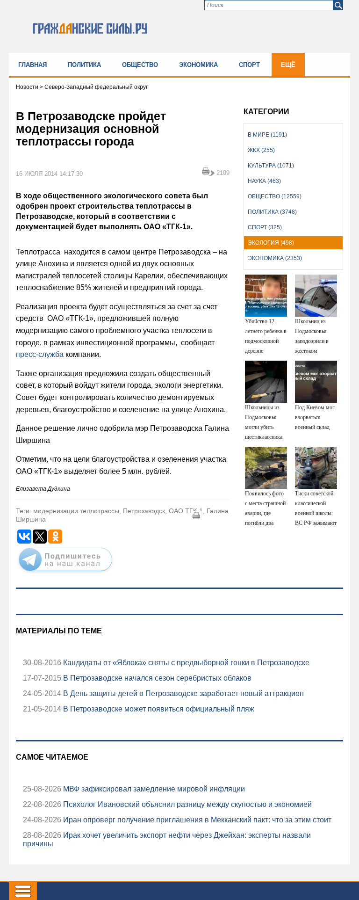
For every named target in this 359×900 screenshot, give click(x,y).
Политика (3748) (272, 212)
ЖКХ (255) (261, 150)
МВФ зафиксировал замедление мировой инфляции (153, 789)
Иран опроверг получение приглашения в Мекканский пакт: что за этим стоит (196, 820)
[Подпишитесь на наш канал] (65, 573)
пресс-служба (40, 354)
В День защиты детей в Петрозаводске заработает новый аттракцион (182, 693)
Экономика (198, 64)
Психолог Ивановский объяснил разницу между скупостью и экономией (186, 804)
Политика (84, 64)
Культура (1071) (271, 165)
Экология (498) (271, 243)
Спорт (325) (265, 227)
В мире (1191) (267, 134)
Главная (32, 64)
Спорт (249, 64)
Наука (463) (264, 181)
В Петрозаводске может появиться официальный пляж (157, 709)
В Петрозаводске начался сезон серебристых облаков (156, 678)
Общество (140, 64)
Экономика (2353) (275, 258)
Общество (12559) (275, 196)
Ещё (288, 64)
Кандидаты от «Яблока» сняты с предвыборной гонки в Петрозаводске (185, 663)
